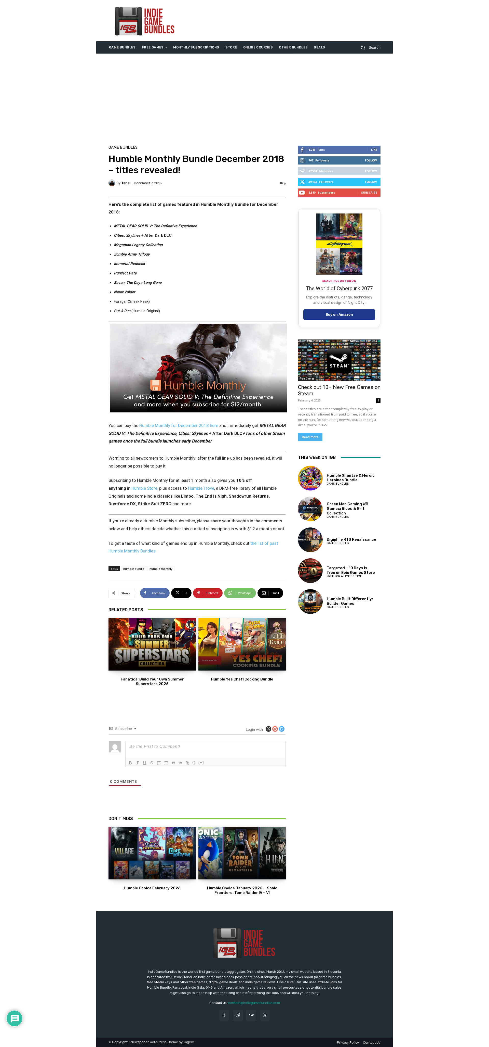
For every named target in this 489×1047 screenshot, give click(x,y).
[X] (265, 1015)
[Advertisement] (287, 20)
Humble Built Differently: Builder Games (350, 601)
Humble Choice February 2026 (152, 888)
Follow (371, 160)
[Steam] (251, 1015)
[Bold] (130, 763)
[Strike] (151, 763)
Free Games (307, 378)
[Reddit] (238, 1015)
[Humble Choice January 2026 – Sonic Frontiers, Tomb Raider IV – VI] (242, 853)
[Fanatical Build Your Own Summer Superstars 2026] (152, 644)
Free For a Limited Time (344, 576)
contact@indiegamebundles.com (254, 1003)
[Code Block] (180, 763)
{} (194, 762)
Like (374, 150)
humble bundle (133, 569)
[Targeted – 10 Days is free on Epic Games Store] (310, 570)
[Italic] (137, 763)
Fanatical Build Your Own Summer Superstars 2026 (152, 681)
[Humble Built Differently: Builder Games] (310, 601)
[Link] (187, 763)
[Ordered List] (158, 763)
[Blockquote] (173, 763)
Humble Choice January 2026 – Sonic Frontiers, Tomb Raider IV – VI (242, 890)
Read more (310, 437)
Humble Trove (201, 488)
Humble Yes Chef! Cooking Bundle (242, 679)
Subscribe (369, 192)
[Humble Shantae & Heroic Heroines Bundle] (310, 478)
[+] (201, 762)
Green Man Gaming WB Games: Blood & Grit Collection (347, 508)
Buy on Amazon (339, 314)
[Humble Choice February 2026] (152, 853)
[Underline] (144, 763)
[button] (369, 48)
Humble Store (144, 488)
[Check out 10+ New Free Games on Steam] (339, 360)
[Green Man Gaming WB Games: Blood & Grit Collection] (310, 509)
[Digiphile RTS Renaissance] (310, 539)
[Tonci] (112, 183)
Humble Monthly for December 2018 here (178, 425)
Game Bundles (123, 147)
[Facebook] (224, 1015)
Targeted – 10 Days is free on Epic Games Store (351, 570)
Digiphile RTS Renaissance (351, 539)
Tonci (126, 182)
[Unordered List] (166, 763)
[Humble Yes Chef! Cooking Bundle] (242, 644)
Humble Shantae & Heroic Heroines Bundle (351, 477)
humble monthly (161, 569)
